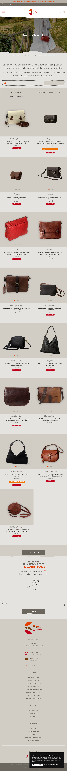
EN (59, 6)
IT (57, 6)
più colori (16, 150)
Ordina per (41, 94)
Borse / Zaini (39, 58)
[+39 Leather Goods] (33, 14)
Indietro (16, 58)
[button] (15, 191)
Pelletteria (30, 58)
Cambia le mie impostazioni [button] (51, 764)
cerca (54, 85)
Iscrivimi (33, 613)
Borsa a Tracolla (50, 58)
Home (22, 58)
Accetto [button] (35, 764)
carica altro (33, 554)
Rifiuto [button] (40, 764)
